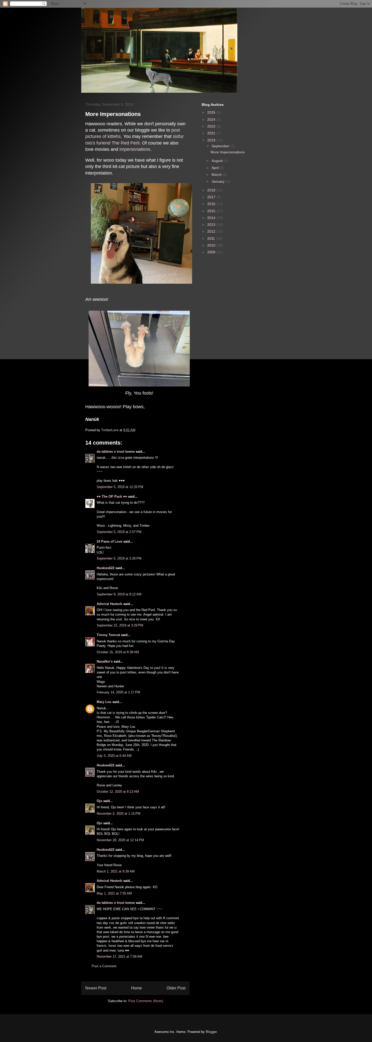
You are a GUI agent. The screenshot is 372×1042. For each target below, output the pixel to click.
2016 (211, 204)
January (218, 181)
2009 (211, 252)
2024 (211, 119)
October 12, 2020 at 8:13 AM (118, 791)
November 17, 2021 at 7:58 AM (119, 956)
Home (136, 988)
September (221, 146)
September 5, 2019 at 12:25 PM (120, 487)
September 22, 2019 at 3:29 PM (120, 625)
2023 (211, 126)
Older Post (176, 988)
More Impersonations (228, 152)
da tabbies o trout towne (116, 451)
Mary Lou (104, 702)
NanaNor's (105, 661)
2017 (211, 197)
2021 (211, 133)
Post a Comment (104, 966)
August (218, 161)
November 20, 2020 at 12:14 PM (120, 840)
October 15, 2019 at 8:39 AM (118, 652)
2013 (211, 225)
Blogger (211, 1032)
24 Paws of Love (109, 541)
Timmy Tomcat (108, 635)
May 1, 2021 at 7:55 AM (114, 893)
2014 (211, 218)
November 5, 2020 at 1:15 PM (118, 813)
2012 (211, 231)
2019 (211, 140)
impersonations (134, 149)
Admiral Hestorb (109, 604)
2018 (211, 190)
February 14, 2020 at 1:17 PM (118, 692)
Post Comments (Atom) (145, 1001)
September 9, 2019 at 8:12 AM (119, 594)
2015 (211, 211)
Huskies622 (105, 568)
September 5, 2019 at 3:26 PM (119, 558)
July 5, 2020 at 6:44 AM (114, 756)
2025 (211, 112)
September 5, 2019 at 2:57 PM (119, 532)
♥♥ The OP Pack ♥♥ (112, 496)
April (216, 168)
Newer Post (95, 988)
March (217, 175)
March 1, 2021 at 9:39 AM (116, 871)
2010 (211, 245)
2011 (211, 238)
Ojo (99, 801)
